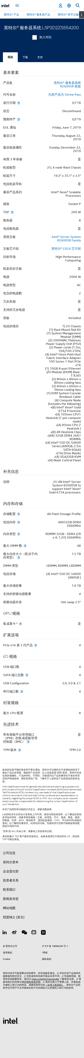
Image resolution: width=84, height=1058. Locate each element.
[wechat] (24, 933)
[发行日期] (18, 102)
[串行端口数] (22, 691)
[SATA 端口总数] (27, 675)
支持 (40, 57)
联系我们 (9, 890)
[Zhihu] (43, 933)
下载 (25, 57)
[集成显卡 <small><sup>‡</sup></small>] (20, 623)
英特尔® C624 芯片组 (66, 249)
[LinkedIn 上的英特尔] (4, 933)
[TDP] (12, 212)
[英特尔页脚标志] (11, 1021)
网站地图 (9, 908)
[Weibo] (14, 933)
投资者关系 (11, 880)
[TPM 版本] (19, 750)
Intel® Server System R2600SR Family (66, 238)
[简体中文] (69, 5)
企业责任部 (11, 871)
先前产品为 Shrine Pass (64, 95)
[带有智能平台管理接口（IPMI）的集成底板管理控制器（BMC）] (28, 741)
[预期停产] (18, 119)
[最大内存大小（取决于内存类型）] (18, 557)
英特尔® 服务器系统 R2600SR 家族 (67, 84)
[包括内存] (18, 522)
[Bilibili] (33, 933)
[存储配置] (18, 514)
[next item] (81, 14)
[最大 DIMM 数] (25, 545)
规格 (10, 57)
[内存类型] (18, 534)
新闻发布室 (11, 899)
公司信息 (9, 853)
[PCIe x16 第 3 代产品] (35, 645)
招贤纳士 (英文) (13, 917)
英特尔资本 (11, 862)
